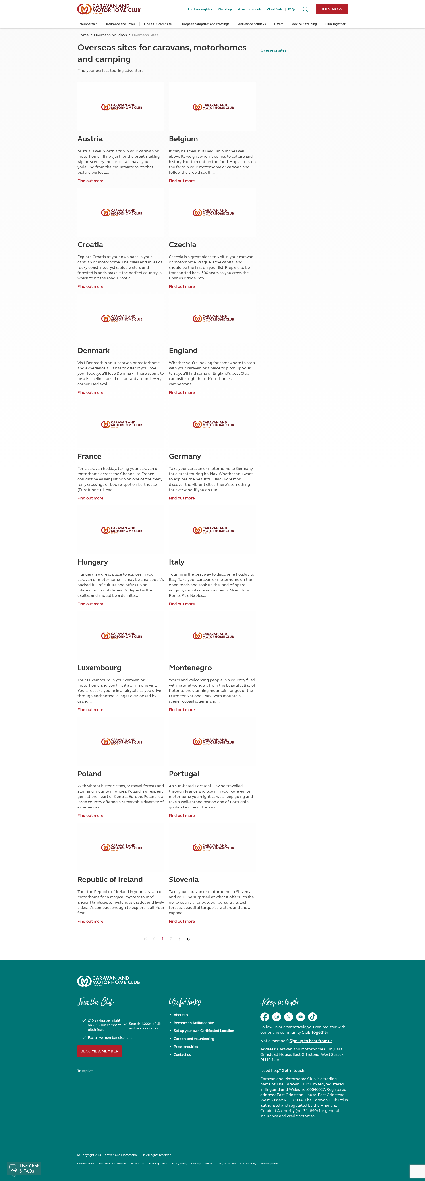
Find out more (90, 180)
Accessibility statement (112, 1163)
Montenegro (190, 667)
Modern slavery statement (220, 1163)
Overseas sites (273, 50)
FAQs (291, 9)
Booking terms (158, 1163)
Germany (185, 456)
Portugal (184, 773)
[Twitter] (288, 1016)
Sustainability (248, 1163)
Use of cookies (85, 1163)
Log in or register (200, 9)
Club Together (335, 24)
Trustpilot (85, 1071)
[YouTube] (300, 1016)
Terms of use (137, 1163)
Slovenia (184, 879)
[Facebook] (264, 1016)
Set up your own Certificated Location (204, 1031)
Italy (176, 562)
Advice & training (304, 24)
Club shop (225, 9)
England (183, 350)
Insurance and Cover (120, 24)
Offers (278, 24)
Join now (332, 9)
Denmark (93, 350)
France (89, 456)
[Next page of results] (180, 939)
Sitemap (196, 1163)
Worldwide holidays (252, 24)
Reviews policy (269, 1163)
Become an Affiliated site (194, 1023)
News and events (249, 9)
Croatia (90, 244)
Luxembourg (99, 667)
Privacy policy (179, 1163)
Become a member (99, 1051)
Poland (89, 773)
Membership (88, 24)
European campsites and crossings (204, 24)
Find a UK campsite (158, 24)
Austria (90, 139)
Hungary (92, 562)
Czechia (182, 244)
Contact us (182, 1054)
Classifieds (274, 9)
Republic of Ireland (110, 879)
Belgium (183, 139)
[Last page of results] (188, 939)
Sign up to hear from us (311, 1040)
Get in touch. (293, 1070)
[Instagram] (276, 1016)
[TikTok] (312, 1016)
